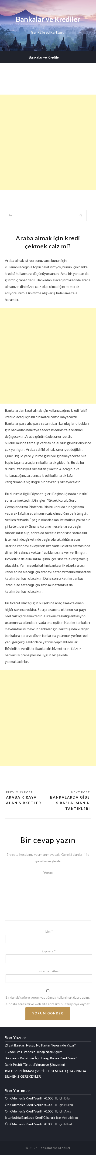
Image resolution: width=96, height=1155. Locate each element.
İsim (49, 931)
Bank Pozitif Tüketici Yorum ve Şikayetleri (35, 1064)
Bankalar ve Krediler (44, 57)
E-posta (49, 951)
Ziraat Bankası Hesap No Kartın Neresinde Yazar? (40, 1045)
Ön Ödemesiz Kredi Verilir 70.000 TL (31, 1098)
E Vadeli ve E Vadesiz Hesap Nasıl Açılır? (33, 1052)
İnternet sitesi (48, 971)
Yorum (48, 872)
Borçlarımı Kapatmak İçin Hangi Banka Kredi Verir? (41, 1058)
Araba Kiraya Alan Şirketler (23, 800)
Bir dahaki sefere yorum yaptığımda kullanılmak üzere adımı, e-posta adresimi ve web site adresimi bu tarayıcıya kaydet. (48, 1000)
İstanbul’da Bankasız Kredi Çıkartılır (30, 1117)
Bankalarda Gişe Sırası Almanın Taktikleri (70, 803)
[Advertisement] (48, 142)
